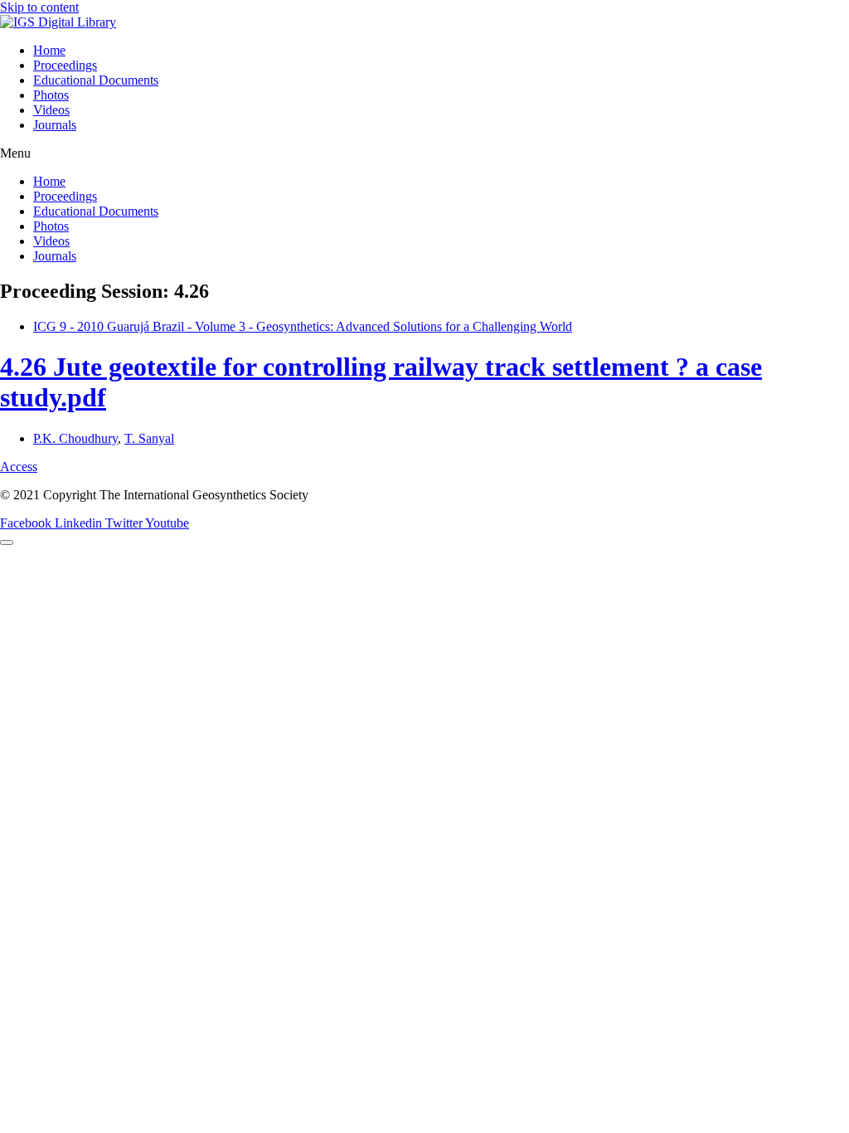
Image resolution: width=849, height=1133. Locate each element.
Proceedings (65, 65)
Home (49, 50)
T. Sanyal (149, 438)
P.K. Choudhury (75, 438)
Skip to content (39, 7)
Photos (51, 95)
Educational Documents (95, 80)
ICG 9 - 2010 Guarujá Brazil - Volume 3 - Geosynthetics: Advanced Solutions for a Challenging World (302, 326)
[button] (424, 153)
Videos (51, 110)
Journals (54, 125)
